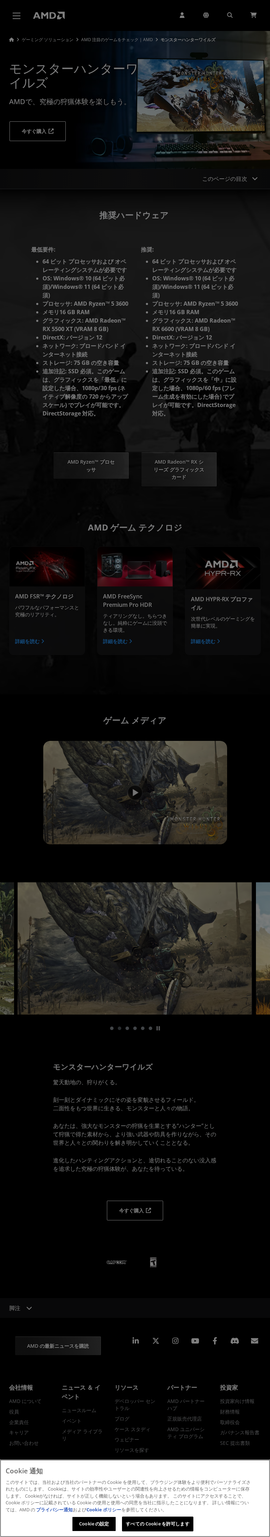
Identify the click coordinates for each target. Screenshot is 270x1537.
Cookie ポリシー (103, 1509)
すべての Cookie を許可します (157, 1523)
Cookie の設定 (94, 1523)
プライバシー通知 (54, 1509)
